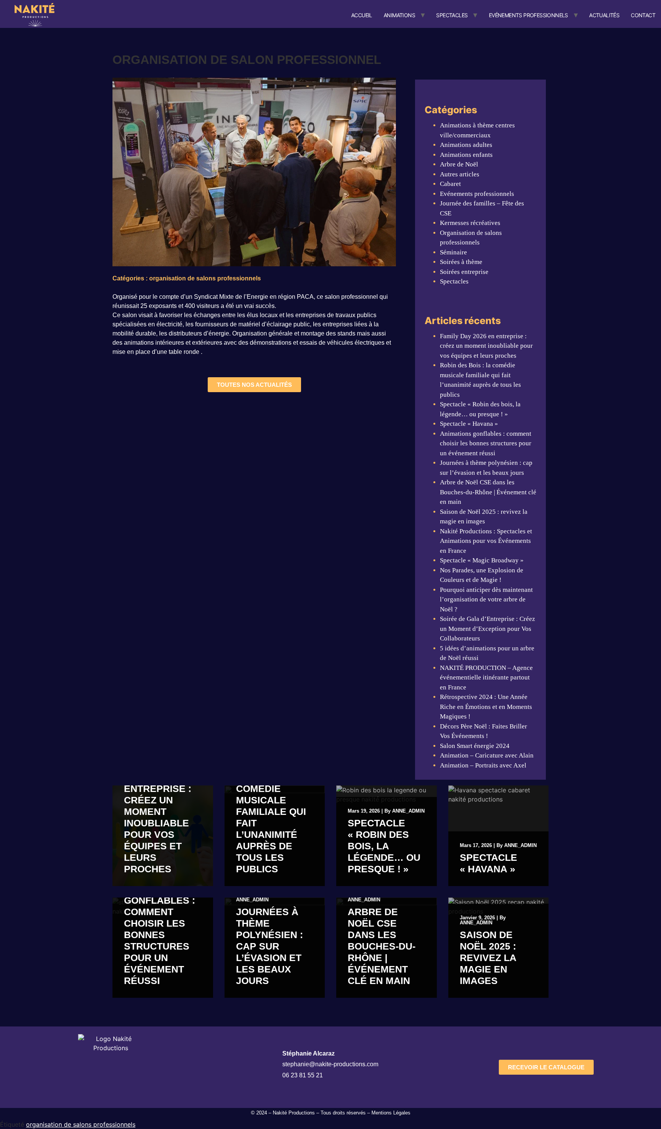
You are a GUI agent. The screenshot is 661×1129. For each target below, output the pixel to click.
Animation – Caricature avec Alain (487, 755)
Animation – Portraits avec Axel (483, 765)
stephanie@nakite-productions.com (330, 1064)
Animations (399, 15)
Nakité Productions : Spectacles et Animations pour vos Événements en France (486, 541)
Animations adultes (466, 144)
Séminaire (453, 252)
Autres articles (459, 174)
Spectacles (451, 15)
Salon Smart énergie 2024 (475, 745)
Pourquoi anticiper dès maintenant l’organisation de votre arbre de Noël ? (486, 599)
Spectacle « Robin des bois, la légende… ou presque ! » (384, 846)
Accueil (361, 15)
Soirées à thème (461, 262)
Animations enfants (466, 154)
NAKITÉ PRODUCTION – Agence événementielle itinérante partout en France (486, 677)
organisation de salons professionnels (80, 1124)
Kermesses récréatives (470, 222)
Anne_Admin (408, 811)
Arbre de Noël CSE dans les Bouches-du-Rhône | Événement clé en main (488, 492)
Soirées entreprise (464, 271)
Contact (643, 15)
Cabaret (450, 183)
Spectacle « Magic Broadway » (482, 560)
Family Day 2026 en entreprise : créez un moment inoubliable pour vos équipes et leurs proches (486, 345)
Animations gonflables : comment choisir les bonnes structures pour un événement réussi (485, 443)
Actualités (604, 15)
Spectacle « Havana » (469, 423)
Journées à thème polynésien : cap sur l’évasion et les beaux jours (269, 946)
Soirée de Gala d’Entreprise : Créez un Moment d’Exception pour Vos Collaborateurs (487, 628)
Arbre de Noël (459, 164)
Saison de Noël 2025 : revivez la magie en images (488, 957)
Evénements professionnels (528, 15)
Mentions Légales (390, 1113)
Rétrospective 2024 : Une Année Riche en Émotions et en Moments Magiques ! (486, 706)
